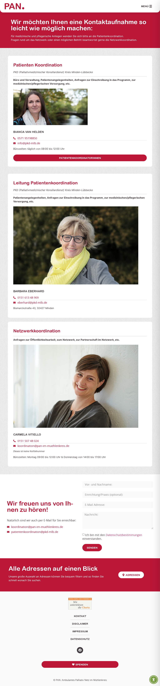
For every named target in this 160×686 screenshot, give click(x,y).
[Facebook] (80, 650)
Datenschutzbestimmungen (124, 535)
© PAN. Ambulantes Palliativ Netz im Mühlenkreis (80, 679)
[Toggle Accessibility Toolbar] (154, 680)
